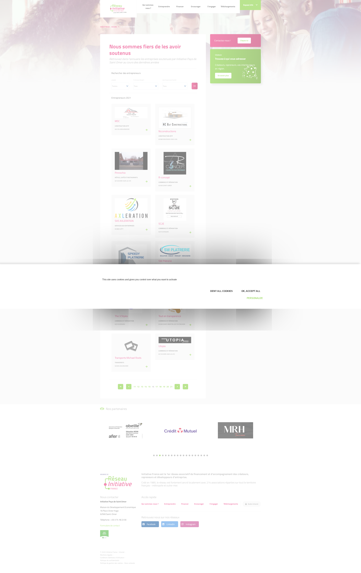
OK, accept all (250, 291)
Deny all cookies (221, 291)
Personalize (255, 298)
